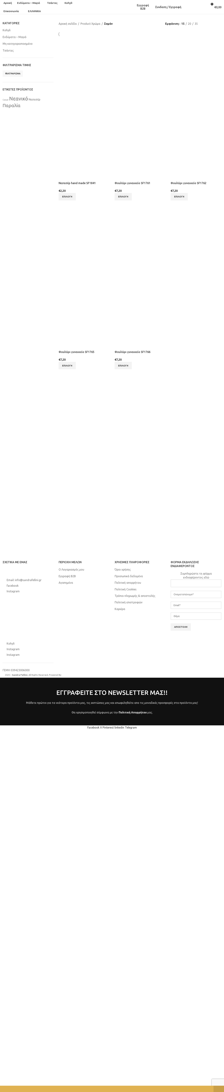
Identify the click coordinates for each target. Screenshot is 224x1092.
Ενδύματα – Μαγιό (14, 37)
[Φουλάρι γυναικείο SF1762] (196, 70)
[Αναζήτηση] (188, 7)
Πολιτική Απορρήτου (133, 712)
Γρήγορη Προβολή (72, 176)
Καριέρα (120, 609)
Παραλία (11, 105)
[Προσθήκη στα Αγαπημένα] (82, 176)
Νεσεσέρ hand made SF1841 (77, 183)
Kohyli (6, 30)
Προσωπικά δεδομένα (129, 576)
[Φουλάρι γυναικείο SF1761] (140, 70)
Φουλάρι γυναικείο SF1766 (132, 351)
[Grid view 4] (213, 23)
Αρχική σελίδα (68, 23)
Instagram (13, 591)
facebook (13, 585)
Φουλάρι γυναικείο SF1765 (76, 351)
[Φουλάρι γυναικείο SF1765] (84, 239)
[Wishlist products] (198, 7)
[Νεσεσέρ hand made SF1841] (84, 70)
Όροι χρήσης (123, 569)
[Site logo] (112, 6)
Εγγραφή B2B (143, 7)
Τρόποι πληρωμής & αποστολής (135, 595)
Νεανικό (18, 99)
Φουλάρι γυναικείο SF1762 (188, 183)
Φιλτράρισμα (12, 73)
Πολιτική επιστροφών (128, 602)
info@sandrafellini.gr (28, 580)
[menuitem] (33, 11)
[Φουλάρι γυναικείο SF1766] (140, 239)
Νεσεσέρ (34, 99)
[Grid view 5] (219, 23)
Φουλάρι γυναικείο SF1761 (132, 183)
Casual (5, 100)
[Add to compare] (63, 176)
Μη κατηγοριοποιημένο (18, 43)
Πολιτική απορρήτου (128, 582)
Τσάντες (8, 50)
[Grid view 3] (206, 23)
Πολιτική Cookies (125, 589)
